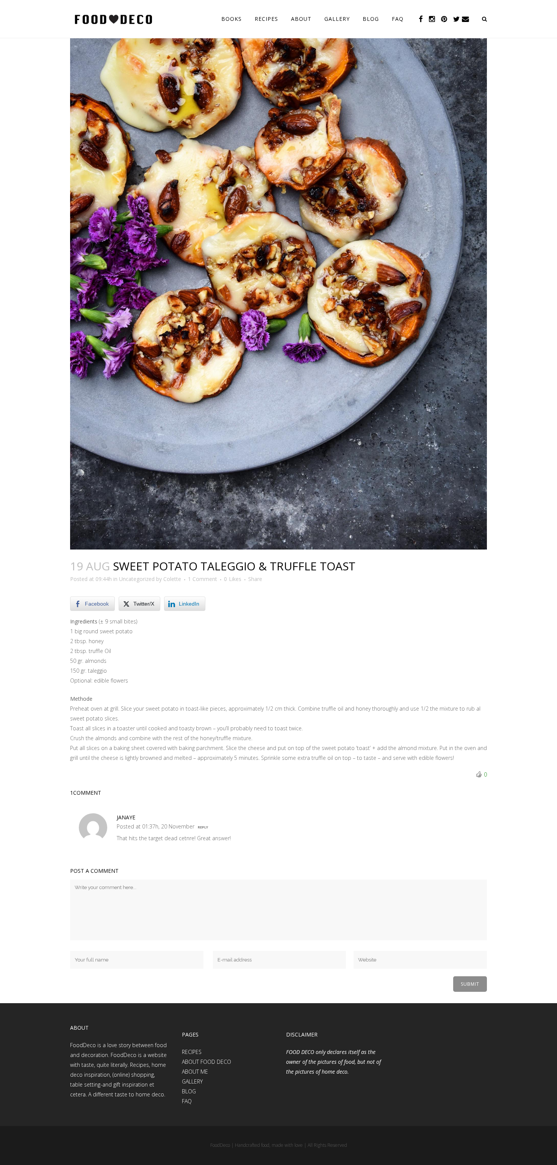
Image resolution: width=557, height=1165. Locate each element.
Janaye (126, 817)
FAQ (187, 1101)
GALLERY (192, 1081)
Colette (172, 578)
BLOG (189, 1091)
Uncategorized (137, 578)
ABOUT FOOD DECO (206, 1061)
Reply (203, 827)
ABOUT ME (195, 1071)
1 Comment (202, 578)
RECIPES (192, 1051)
